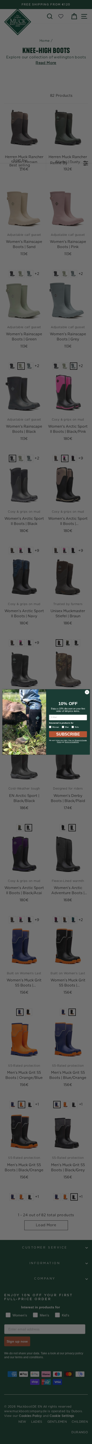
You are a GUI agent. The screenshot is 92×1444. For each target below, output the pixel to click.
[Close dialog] (87, 692)
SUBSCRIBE (68, 734)
